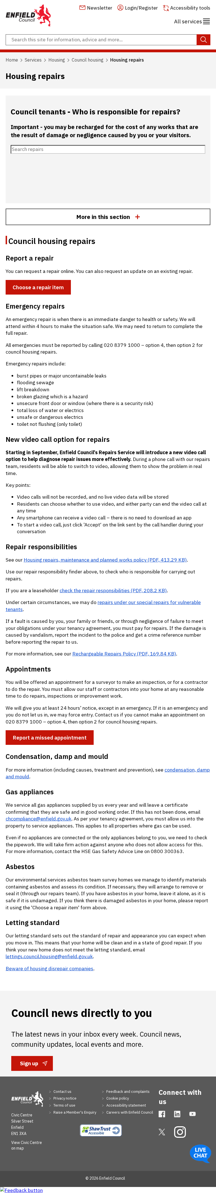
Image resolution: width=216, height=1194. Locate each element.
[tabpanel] (108, 604)
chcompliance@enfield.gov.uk (38, 818)
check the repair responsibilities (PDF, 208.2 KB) (113, 590)
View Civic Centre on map (26, 1145)
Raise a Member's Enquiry (74, 1112)
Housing (56, 60)
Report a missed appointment (50, 737)
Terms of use (64, 1105)
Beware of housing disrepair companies (49, 968)
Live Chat (200, 1154)
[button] (192, 20)
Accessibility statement (125, 1105)
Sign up (29, 1065)
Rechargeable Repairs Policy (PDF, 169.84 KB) (124, 653)
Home (12, 60)
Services (33, 60)
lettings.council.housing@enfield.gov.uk (49, 956)
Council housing (88, 60)
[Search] (203, 40)
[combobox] (108, 40)
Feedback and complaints (127, 1091)
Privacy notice (64, 1098)
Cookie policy (117, 1098)
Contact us (62, 1091)
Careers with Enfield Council (129, 1112)
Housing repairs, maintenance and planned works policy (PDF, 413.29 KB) (105, 560)
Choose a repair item (38, 287)
